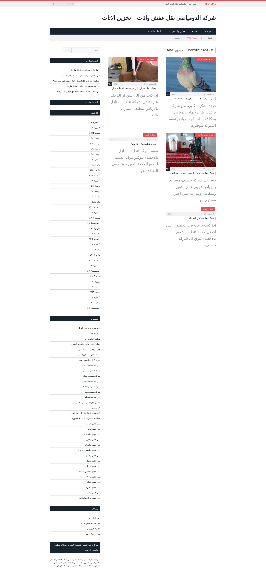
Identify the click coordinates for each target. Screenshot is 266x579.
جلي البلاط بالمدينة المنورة (89, 349)
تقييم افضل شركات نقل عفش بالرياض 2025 (81, 75)
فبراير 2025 (95, 127)
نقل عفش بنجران (92, 487)
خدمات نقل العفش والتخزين (184, 31)
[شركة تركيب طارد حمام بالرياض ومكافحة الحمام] (191, 75)
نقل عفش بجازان (92, 455)
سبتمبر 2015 (94, 302)
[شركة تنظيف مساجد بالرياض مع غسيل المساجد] (191, 151)
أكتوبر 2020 (95, 180)
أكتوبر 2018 (95, 244)
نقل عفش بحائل (93, 466)
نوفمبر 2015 (95, 292)
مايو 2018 (96, 249)
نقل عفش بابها (94, 429)
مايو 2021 (96, 164)
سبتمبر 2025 (94, 122)
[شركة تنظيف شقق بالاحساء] (191, 210)
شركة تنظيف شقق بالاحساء (201, 218)
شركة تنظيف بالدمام (91, 375)
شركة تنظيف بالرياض (205, 59)
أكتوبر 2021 (95, 159)
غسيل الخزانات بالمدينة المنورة (87, 402)
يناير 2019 (96, 233)
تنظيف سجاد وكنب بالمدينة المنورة (85, 344)
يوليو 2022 (95, 148)
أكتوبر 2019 (95, 212)
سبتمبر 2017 (94, 265)
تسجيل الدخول (94, 518)
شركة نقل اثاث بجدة (67, 559)
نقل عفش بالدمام (92, 445)
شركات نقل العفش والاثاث (89, 559)
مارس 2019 (95, 228)
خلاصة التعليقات (93, 528)
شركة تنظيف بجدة (92, 391)
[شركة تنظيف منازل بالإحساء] (133, 136)
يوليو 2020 (95, 186)
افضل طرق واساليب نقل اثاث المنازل (180, 3)
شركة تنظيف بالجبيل (91, 370)
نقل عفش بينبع (93, 492)
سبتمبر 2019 (94, 217)
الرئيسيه (208, 31)
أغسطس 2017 (93, 270)
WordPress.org (93, 534)
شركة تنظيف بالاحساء (91, 365)
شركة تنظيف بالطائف (91, 386)
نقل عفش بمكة (93, 482)
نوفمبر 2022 (95, 143)
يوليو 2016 (95, 281)
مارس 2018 (95, 254)
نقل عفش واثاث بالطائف (89, 498)
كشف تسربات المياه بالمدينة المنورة (84, 413)
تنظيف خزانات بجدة (92, 338)
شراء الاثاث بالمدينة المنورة (88, 360)
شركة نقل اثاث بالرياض (72, 562)
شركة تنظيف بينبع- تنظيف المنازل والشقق (82, 86)
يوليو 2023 (95, 138)
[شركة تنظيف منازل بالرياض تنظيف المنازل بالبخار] (133, 70)
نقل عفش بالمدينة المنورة (89, 450)
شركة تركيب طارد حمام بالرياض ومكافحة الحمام (192, 98)
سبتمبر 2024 (94, 132)
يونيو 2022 (95, 154)
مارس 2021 (95, 170)
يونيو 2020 (95, 191)
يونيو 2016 (95, 286)
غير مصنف (95, 407)
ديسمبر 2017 (94, 260)
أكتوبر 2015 (95, 297)
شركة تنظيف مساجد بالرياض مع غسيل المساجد (193, 173)
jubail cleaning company (89, 328)
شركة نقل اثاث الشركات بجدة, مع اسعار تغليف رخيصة (77, 91)
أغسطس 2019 (93, 223)
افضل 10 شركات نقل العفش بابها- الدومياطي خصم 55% (76, 80)
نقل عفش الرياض (92, 423)
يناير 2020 (96, 201)
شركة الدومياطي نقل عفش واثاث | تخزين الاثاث (159, 17)
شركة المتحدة (82, 565)
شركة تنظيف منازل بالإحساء (143, 143)
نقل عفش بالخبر (93, 439)
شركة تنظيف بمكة (92, 397)
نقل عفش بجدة (93, 460)
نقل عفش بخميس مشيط (89, 471)
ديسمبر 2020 (94, 175)
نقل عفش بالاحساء (92, 434)
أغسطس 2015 (93, 307)
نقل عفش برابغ (93, 476)
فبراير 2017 (95, 276)
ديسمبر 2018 (94, 239)
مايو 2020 (96, 196)
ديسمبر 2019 (94, 207)
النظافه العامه (154, 31)
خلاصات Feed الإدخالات (90, 523)
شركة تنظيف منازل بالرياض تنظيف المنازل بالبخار (134, 88)
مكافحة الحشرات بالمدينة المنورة (86, 418)
